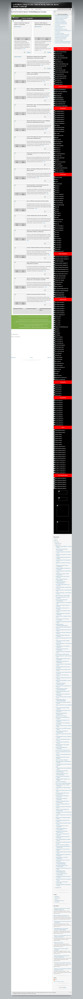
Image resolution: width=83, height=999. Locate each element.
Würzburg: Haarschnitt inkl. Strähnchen (62, 844)
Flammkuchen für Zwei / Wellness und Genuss (62, 962)
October (57, 545)
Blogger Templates (38, 9)
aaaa (56, 979)
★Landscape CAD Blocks (59, 33)
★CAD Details (57, 25)
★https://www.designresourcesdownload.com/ (63, 30)
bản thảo (56, 896)
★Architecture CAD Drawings (60, 21)
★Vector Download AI (59, 27)
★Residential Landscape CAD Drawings (62, 34)
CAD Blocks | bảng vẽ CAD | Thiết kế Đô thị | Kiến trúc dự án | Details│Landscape (30, 992)
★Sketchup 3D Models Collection (61, 18)
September (57, 887)
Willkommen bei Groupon (58, 942)
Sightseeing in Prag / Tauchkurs (61, 715)
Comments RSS (26, 9)
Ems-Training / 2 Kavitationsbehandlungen (63, 783)
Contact (32, 9)
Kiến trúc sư (57, 897)
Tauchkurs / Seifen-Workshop (61, 781)
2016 (55, 540)
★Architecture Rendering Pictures (61, 23)
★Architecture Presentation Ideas (61, 22)
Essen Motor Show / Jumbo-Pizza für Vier (63, 750)
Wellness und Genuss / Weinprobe (62, 759)
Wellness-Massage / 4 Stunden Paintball (63, 595)
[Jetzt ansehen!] (22, 31)
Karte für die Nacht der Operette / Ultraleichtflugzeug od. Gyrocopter (28, 11)
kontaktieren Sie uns (37, 316)
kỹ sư (56, 899)
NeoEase (34, 993)
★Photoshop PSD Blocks (59, 19)
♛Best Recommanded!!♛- (63, 14)
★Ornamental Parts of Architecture (61, 29)
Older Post (49, 357)
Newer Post (13, 357)
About (16, 9)
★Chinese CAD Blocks (59, 40)
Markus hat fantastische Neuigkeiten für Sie (61, 915)
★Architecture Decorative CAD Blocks (61, 36)
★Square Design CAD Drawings (60, 37)
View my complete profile (59, 981)
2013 (55, 542)
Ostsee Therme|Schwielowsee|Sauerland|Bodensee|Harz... (63, 768)
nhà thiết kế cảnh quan (59, 900)
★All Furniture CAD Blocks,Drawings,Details (63, 41)
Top (70, 992)
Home (12, 9)
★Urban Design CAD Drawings (60, 38)
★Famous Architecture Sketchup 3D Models (62, 42)
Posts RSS (20, 9)
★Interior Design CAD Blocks (60, 26)
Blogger (64, 987)
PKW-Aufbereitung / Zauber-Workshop (62, 654)
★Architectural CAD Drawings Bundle (61, 15)
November (57, 543)
